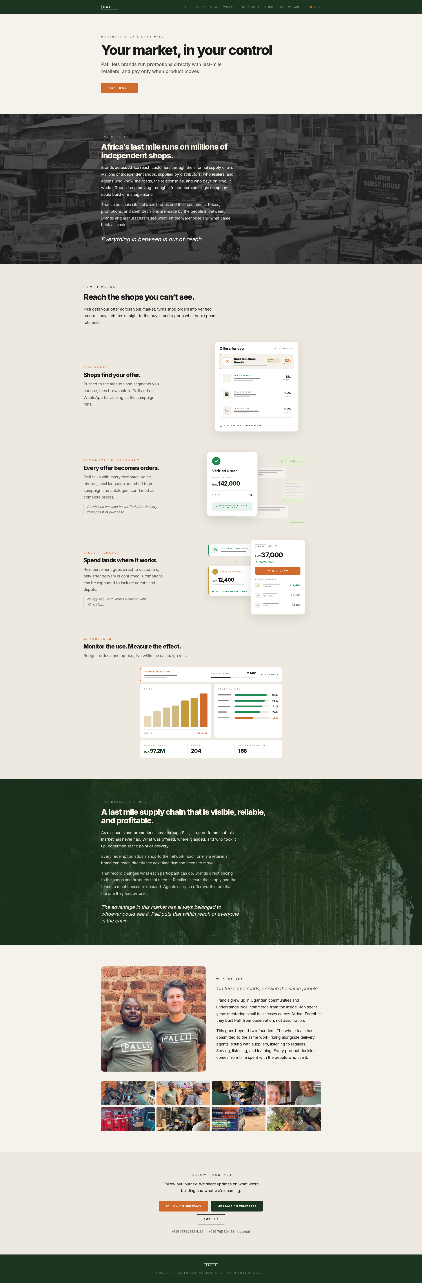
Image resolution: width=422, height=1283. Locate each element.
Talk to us (117, 87)
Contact (313, 7)
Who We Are (290, 7)
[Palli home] (109, 7)
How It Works (222, 7)
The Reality (194, 7)
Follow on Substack (184, 1206)
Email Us (211, 1219)
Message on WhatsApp (236, 1206)
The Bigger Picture (257, 7)
